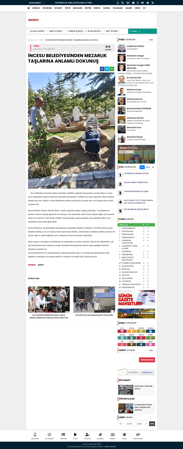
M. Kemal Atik (134, 77)
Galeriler (63, 438)
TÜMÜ (151, 40)
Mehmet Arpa (134, 89)
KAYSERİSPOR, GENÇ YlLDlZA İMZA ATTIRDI (65, 2)
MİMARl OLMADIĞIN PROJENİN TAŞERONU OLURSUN (138, 122)
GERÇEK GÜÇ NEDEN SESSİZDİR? (139, 92)
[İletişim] (127, 2)
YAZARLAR (117, 8)
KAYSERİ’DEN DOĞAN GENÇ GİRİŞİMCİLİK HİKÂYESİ (143, 407)
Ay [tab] (153, 167)
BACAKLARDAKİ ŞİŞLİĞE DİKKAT (134, 211)
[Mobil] (118, 2)
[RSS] (153, 2)
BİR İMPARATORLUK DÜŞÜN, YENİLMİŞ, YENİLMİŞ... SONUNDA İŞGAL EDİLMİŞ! (135, 72)
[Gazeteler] (142, 2)
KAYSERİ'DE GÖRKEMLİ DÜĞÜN (134, 175)
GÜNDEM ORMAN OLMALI (136, 139)
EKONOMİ (47, 8)
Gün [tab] (142, 167)
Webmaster (138, 438)
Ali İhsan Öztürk (135, 118)
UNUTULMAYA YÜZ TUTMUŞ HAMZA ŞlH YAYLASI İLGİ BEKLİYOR (136, 202)
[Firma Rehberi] (133, 2)
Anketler (100, 438)
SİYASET (58, 8)
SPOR (67, 8)
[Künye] (147, 2)
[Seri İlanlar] (138, 2)
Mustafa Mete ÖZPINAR (139, 108)
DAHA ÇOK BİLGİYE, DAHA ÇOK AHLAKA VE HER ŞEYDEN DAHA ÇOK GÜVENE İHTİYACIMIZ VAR (136, 83)
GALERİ (128, 8)
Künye (124, 438)
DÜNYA (97, 8)
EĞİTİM (88, 8)
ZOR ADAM (131, 130)
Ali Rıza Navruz (135, 99)
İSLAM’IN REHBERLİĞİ (134, 111)
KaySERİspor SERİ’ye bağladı (138, 58)
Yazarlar (87, 438)
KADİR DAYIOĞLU (135, 46)
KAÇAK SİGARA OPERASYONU (133, 184)
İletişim (113, 438)
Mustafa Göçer (135, 136)
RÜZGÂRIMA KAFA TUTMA (136, 102)
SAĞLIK (106, 8)
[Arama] (122, 2)
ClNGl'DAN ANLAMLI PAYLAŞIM (133, 193)
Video (75, 438)
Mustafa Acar (134, 127)
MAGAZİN (77, 8)
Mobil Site (35, 438)
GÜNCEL (36, 8)
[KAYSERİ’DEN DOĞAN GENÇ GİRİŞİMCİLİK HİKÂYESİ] (125, 408)
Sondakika (49, 438)
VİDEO (137, 8)
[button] (145, 8)
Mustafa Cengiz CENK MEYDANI (138, 67)
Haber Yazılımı (110, 446)
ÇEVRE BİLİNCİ (132, 49)
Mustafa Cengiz (135, 55)
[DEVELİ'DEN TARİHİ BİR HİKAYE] (125, 389)
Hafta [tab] (148, 167)
